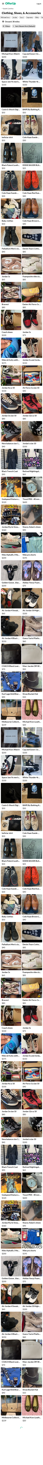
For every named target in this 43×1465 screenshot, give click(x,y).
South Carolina (8, 8)
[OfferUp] (10, 3)
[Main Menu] (3, 3)
